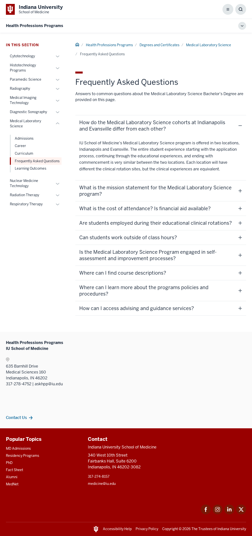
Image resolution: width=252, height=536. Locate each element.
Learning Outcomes (30, 168)
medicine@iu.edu (102, 483)
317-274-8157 (99, 476)
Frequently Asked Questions (37, 161)
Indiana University (231, 529)
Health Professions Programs (34, 25)
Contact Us (16, 417)
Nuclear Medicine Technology (24, 183)
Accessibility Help (117, 529)
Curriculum (24, 153)
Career (20, 146)
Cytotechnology (22, 56)
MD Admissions (18, 448)
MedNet (12, 484)
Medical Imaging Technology (23, 100)
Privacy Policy (147, 529)
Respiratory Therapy (26, 204)
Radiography (20, 88)
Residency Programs (22, 455)
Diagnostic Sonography (28, 112)
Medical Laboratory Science (208, 45)
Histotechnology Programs (23, 68)
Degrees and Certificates (159, 45)
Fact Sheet (14, 470)
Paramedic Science (25, 79)
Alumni (11, 477)
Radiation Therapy (24, 195)
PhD (9, 463)
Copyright (170, 529)
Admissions (24, 138)
